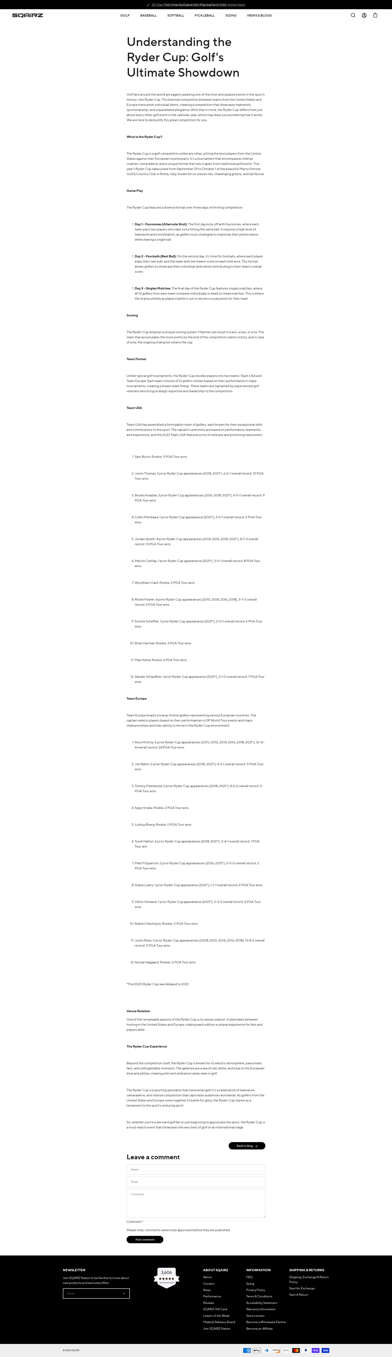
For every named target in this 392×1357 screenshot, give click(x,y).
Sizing (250, 1284)
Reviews (208, 1303)
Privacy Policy (255, 1290)
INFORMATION (258, 1270)
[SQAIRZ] (27, 15)
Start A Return (298, 1295)
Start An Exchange (302, 1288)
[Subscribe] (123, 1293)
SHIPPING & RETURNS (306, 1270)
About (207, 1277)
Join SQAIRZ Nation (217, 1328)
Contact (208, 1284)
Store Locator (255, 1316)
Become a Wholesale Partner (266, 1322)
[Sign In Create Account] (364, 15)
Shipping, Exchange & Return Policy (309, 1279)
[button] (125, 15)
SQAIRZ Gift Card (215, 1309)
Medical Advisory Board (219, 1322)
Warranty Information (261, 1309)
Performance (212, 1296)
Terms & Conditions (259, 1296)
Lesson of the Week (216, 1316)
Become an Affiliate (259, 1328)
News (207, 1290)
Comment (135, 1222)
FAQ (249, 1277)
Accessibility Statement (261, 1303)
